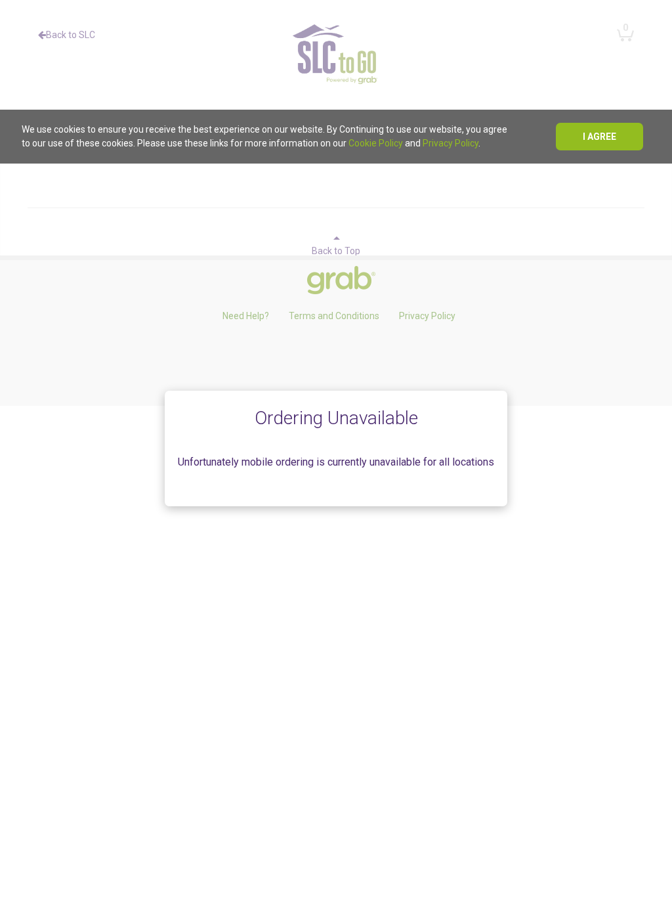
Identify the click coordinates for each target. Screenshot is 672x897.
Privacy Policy (450, 143)
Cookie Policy (375, 143)
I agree (599, 136)
